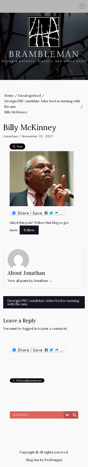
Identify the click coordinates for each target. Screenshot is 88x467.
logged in (30, 328)
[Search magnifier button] (74, 415)
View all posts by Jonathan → (30, 281)
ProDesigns (53, 460)
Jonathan (10, 136)
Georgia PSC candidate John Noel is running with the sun (43, 302)
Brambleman (44, 53)
